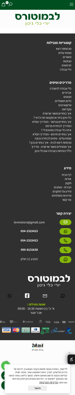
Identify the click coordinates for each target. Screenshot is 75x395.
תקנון (68, 183)
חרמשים (66, 65)
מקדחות (66, 109)
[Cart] (3, 5)
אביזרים (66, 93)
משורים (67, 57)
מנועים (67, 97)
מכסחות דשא (63, 49)
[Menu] (71, 5)
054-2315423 (29, 231)
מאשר (37, 388)
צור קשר (66, 200)
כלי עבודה (65, 69)
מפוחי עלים (64, 53)
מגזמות (67, 61)
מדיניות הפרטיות (48, 382)
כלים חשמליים (63, 101)
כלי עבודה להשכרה (60, 88)
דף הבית (66, 175)
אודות (68, 179)
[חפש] (10, 5)
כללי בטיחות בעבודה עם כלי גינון (53, 151)
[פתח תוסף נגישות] (71, 359)
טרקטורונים (64, 105)
